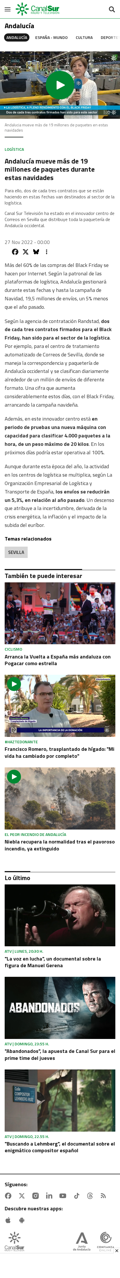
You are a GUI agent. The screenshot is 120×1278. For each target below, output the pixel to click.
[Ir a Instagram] (36, 1195)
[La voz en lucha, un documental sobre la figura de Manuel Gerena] (60, 915)
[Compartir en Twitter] (25, 251)
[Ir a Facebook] (9, 1195)
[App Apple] (9, 1220)
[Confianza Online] (105, 1242)
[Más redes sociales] (46, 251)
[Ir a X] (23, 1195)
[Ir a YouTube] (64, 1195)
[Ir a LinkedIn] (50, 1195)
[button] (60, 85)
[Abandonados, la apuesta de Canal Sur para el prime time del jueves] (60, 1008)
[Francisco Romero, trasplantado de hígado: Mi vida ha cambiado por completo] (60, 706)
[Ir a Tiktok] (77, 1195)
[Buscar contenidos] (111, 10)
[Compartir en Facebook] (15, 251)
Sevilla (16, 552)
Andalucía (16, 37)
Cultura (84, 37)
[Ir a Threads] (91, 1195)
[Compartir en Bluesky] (36, 251)
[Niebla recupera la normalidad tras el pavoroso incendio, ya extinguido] (60, 798)
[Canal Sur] (38, 9)
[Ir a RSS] (104, 1195)
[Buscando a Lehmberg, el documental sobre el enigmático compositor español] (60, 1100)
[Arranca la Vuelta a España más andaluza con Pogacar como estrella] (60, 613)
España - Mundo (51, 37)
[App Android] (23, 1220)
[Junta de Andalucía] (81, 1242)
